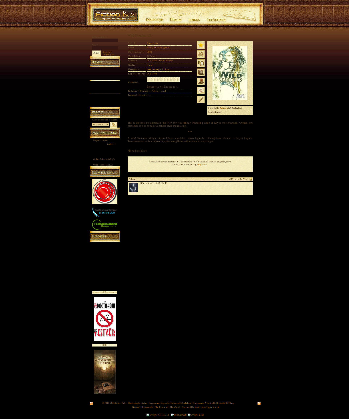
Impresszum (154, 403)
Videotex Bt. (210, 403)
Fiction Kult (120, 403)
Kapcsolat (165, 403)
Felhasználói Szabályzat (181, 403)
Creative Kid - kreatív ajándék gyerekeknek (200, 407)
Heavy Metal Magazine (158, 47)
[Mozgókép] (105, 86)
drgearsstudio (147, 407)
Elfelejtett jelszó (108, 54)
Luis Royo (152, 73)
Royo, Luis (152, 43)
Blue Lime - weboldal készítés (167, 407)
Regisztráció (107, 52)
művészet (165, 69)
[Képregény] (105, 82)
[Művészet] (105, 91)
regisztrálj (203, 164)
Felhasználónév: (100, 37)
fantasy (155, 69)
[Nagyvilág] (105, 95)
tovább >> (111, 144)
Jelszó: (95, 44)
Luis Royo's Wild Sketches (160, 60)
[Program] (105, 104)
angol (150, 65)
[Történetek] (105, 78)
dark (149, 69)
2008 (149, 52)
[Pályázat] (105, 100)
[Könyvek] (105, 69)
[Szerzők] (105, 73)
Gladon (224, 107)
